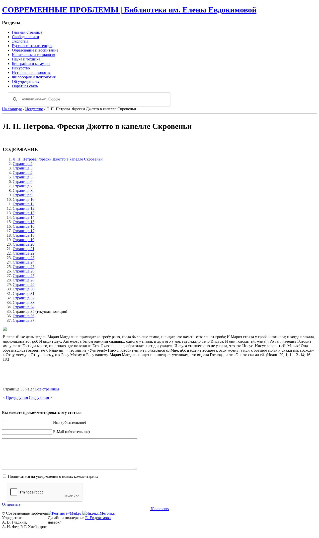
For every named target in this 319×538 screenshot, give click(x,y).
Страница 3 (22, 168)
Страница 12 (23, 208)
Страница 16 (23, 226)
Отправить (11, 504)
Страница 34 (23, 307)
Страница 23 (23, 258)
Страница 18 (23, 235)
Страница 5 (22, 177)
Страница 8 (22, 190)
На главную (12, 109)
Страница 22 (23, 253)
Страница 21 (23, 249)
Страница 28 (23, 280)
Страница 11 (23, 204)
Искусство (34, 109)
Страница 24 (23, 262)
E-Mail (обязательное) (71, 432)
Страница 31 (23, 293)
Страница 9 (22, 195)
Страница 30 (23, 289)
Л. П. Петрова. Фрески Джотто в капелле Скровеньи (58, 159)
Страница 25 (23, 267)
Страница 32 (23, 298)
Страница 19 (23, 240)
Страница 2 (22, 163)
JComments (159, 509)
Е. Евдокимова (98, 518)
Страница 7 (22, 186)
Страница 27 (23, 275)
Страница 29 (23, 284)
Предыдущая (17, 397)
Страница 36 (23, 316)
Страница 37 (23, 320)
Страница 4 (22, 172)
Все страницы (47, 389)
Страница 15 (23, 222)
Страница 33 (23, 302)
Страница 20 (23, 244)
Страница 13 (23, 213)
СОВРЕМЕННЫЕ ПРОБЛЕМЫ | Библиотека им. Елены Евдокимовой (129, 9)
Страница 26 (23, 271)
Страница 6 (22, 181)
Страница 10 (23, 199)
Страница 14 (23, 217)
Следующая (39, 397)
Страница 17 (23, 231)
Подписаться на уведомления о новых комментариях (53, 476)
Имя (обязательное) (69, 422)
